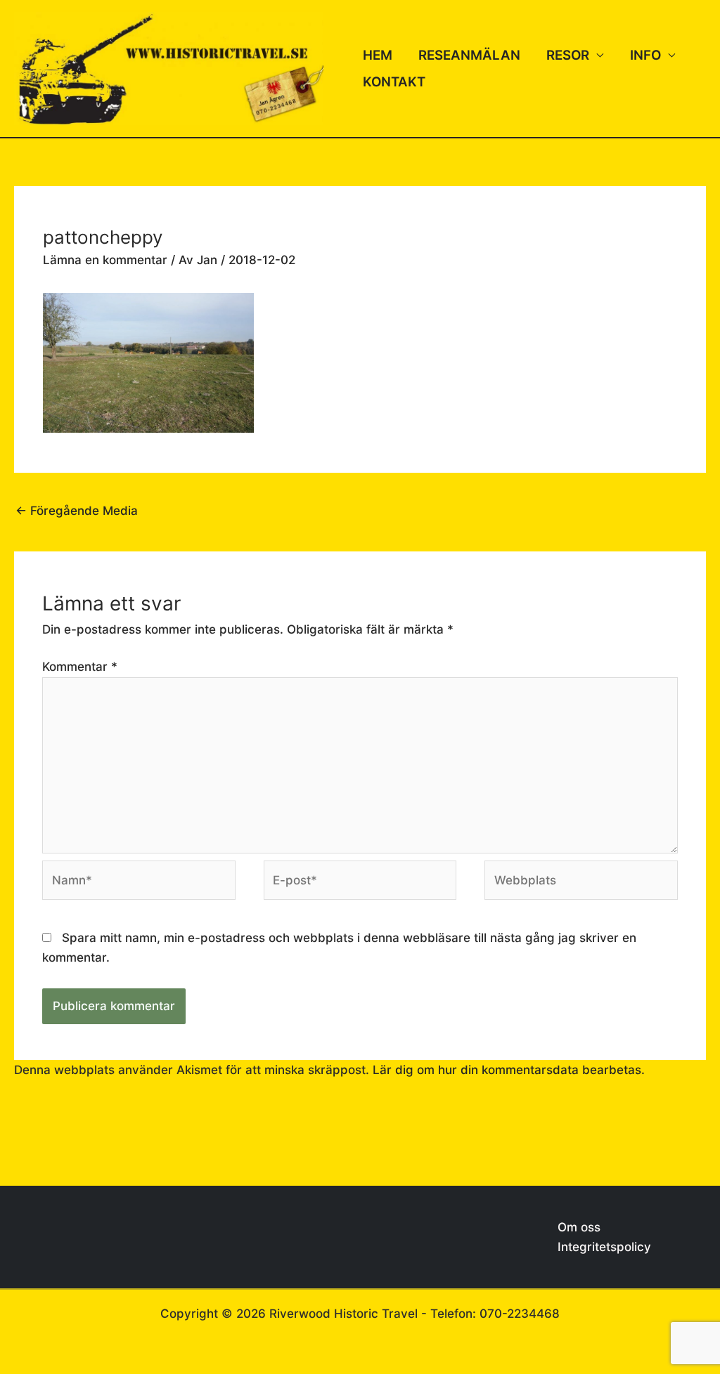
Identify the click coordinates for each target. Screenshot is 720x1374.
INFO (645, 55)
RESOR (567, 55)
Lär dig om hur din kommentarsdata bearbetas (507, 1070)
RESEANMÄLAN (469, 55)
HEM (377, 55)
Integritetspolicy (604, 1247)
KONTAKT (394, 82)
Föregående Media (76, 511)
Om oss (579, 1227)
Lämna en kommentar (105, 260)
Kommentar (79, 667)
